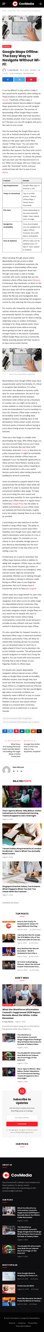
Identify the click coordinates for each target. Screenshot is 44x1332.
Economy (7, 1005)
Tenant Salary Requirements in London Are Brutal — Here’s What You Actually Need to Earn (21, 851)
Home (4, 11)
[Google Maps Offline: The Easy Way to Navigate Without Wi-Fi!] (22, 28)
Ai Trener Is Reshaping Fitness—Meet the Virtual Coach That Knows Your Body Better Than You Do (28, 965)
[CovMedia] (23, 4)
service (5, 100)
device (5, 172)
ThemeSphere (35, 1318)
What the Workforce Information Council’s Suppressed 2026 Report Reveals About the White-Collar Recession (21, 1013)
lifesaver (36, 280)
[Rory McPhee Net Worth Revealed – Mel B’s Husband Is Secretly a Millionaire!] (8, 951)
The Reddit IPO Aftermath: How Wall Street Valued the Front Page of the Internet (29, 1056)
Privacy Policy (20, 1132)
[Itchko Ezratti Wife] (8, 1288)
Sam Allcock (13, 70)
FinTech (6, 46)
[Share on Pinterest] (31, 79)
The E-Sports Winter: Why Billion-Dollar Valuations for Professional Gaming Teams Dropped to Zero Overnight (21, 813)
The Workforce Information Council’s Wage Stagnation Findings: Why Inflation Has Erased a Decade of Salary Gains (29, 1039)
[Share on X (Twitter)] (19, 79)
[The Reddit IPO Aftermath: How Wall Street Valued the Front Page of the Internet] (8, 1056)
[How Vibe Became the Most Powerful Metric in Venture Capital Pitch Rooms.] (8, 1301)
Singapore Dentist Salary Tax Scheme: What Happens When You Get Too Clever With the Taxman (21, 889)
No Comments (17, 73)
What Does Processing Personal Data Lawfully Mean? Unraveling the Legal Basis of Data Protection (11, 750)
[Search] (40, 3)
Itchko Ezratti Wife (25, 1286)
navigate (32, 588)
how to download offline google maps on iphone (21, 722)
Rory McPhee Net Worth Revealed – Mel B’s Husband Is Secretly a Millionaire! (28, 952)
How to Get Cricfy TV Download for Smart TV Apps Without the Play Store (27, 925)
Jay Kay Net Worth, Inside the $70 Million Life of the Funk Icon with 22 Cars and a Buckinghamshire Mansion (29, 939)
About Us (12, 1323)
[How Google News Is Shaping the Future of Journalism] (8, 1276)
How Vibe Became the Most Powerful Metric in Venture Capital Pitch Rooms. (29, 1300)
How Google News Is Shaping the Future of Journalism (27, 1275)
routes (24, 450)
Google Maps (18, 504)
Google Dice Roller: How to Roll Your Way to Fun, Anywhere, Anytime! (32, 748)
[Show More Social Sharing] (39, 79)
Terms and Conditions (23, 1326)
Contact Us (22, 1323)
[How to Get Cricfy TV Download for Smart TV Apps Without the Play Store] (8, 924)
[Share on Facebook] (7, 79)
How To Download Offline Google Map (17, 718)
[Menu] (3, 3)
